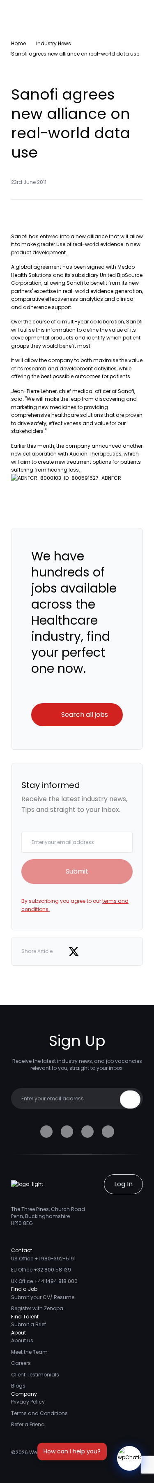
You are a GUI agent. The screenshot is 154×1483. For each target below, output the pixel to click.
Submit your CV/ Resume (42, 1297)
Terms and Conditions (39, 1413)
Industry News (53, 43)
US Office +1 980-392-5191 (43, 1258)
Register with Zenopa (37, 1308)
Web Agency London (55, 1452)
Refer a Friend (28, 1424)
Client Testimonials (35, 1374)
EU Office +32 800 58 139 (41, 1269)
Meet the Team (29, 1351)
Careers (21, 1363)
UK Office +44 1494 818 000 (44, 1281)
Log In (123, 1184)
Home (18, 43)
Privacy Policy (28, 1401)
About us (22, 1340)
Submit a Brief (28, 1324)
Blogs (18, 1385)
